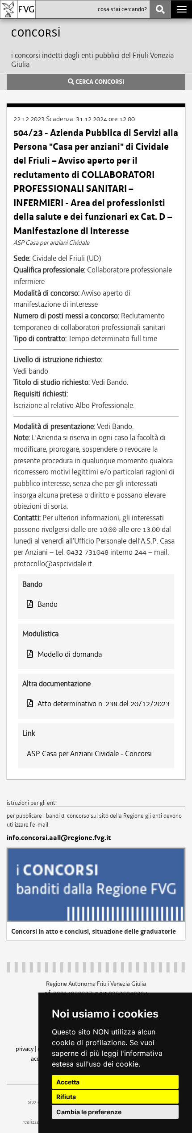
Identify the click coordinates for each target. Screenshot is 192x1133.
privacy (24, 1049)
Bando (48, 604)
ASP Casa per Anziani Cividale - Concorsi (89, 753)
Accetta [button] (67, 1082)
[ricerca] (160, 9)
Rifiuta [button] (66, 1096)
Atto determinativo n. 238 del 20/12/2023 (104, 704)
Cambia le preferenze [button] (88, 1112)
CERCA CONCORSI (99, 82)
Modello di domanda (70, 654)
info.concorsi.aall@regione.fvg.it (59, 838)
